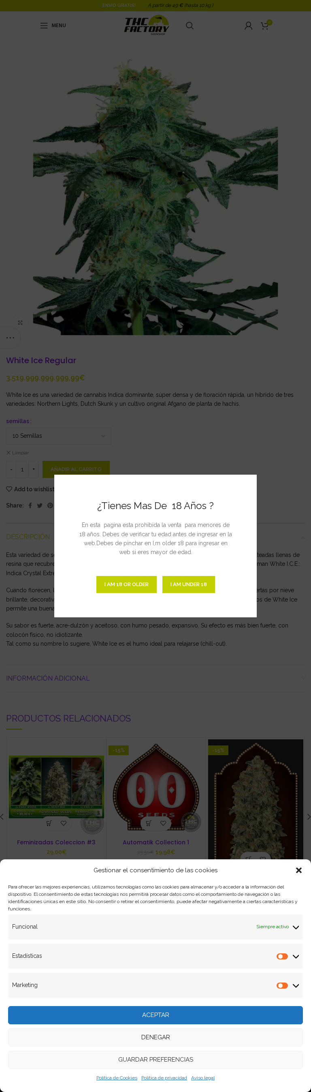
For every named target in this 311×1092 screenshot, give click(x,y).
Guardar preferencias (155, 1059)
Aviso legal (203, 1078)
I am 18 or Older (126, 584)
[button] (299, 870)
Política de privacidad (164, 1078)
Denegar (155, 1037)
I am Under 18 (188, 584)
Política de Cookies (116, 1078)
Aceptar (155, 1015)
